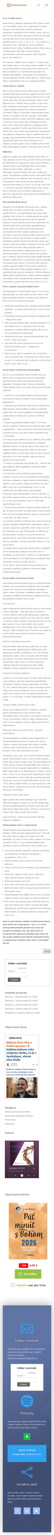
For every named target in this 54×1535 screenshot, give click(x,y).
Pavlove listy (10, 1119)
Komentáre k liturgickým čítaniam (19, 1116)
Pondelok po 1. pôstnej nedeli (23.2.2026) (22, 1012)
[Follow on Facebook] (17, 1510)
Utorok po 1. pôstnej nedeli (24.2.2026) (21, 1008)
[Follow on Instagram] (27, 1510)
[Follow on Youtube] (36, 1510)
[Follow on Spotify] (27, 1436)
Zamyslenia (10, 1124)
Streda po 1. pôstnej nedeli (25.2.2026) (21, 1004)
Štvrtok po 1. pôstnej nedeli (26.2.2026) (21, 1000)
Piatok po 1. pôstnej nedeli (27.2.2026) (21, 996)
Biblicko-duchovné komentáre (17, 1111)
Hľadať (47, 951)
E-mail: (11, 971)
